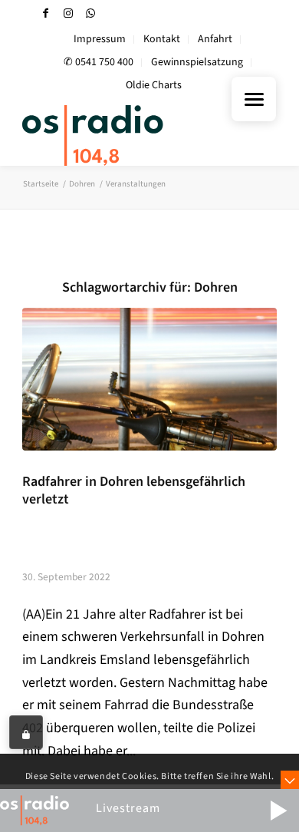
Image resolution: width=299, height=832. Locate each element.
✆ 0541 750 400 (98, 62)
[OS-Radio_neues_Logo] (123, 135)
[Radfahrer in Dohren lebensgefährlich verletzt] (149, 379)
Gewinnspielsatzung (197, 62)
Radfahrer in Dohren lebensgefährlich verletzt (133, 490)
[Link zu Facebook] (46, 13)
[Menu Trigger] (254, 99)
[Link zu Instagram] (68, 13)
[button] (278, 810)
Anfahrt (215, 39)
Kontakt (161, 39)
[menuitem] (100, 39)
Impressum (100, 39)
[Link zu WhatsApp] (90, 13)
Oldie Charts (154, 85)
